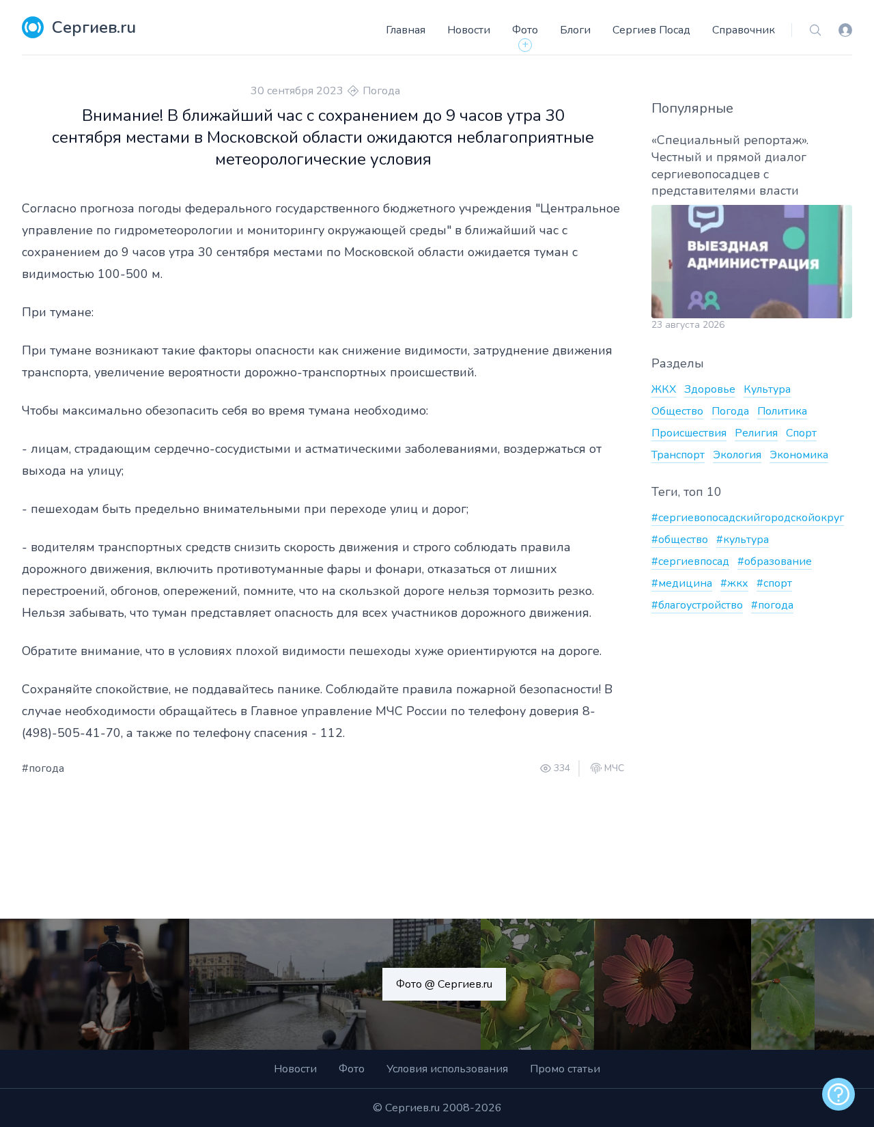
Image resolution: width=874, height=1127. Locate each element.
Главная (405, 30)
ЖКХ (663, 389)
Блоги (575, 30)
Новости (468, 30)
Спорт (801, 433)
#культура (742, 539)
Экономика (799, 454)
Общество (677, 411)
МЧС (614, 768)
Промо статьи (565, 1068)
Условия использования (447, 1068)
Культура (767, 389)
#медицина (681, 583)
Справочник (743, 30)
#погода (43, 768)
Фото (525, 30)
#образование (774, 561)
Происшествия (689, 433)
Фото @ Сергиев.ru (444, 984)
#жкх (734, 583)
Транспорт (678, 454)
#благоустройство (697, 605)
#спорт (774, 583)
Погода (381, 90)
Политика (782, 411)
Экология (737, 454)
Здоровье (709, 389)
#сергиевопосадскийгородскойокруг (747, 517)
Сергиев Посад (651, 30)
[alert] (838, 1094)
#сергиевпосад (690, 561)
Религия (756, 433)
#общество (679, 539)
